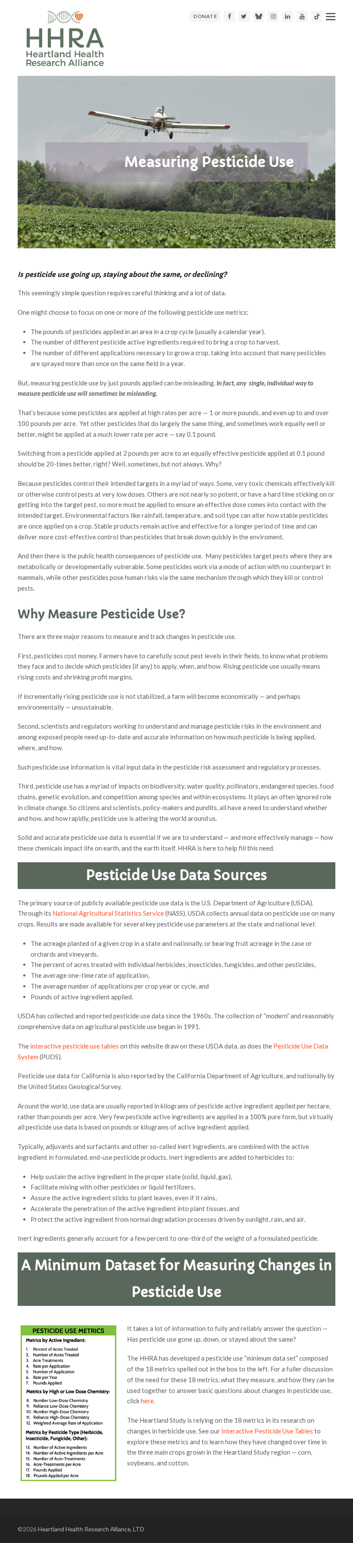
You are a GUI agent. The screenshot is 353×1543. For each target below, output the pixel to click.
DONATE (205, 16)
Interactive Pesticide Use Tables (267, 1431)
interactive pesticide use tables (74, 1046)
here (147, 1401)
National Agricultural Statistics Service (108, 913)
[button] (330, 16)
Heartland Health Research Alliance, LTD (91, 1529)
